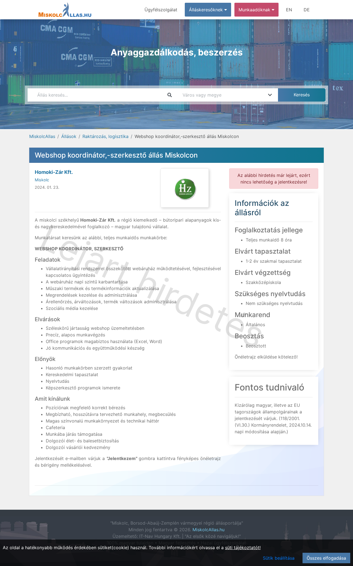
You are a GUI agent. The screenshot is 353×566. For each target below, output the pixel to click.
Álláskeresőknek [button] (206, 9)
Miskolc (42, 179)
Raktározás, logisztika (105, 136)
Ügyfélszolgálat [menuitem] (161, 9)
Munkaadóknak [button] (255, 9)
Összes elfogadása (326, 558)
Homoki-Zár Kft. (54, 172)
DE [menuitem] (307, 9)
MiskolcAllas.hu (208, 529)
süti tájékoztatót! (243, 547)
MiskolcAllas (42, 136)
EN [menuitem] (289, 9)
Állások (68, 136)
